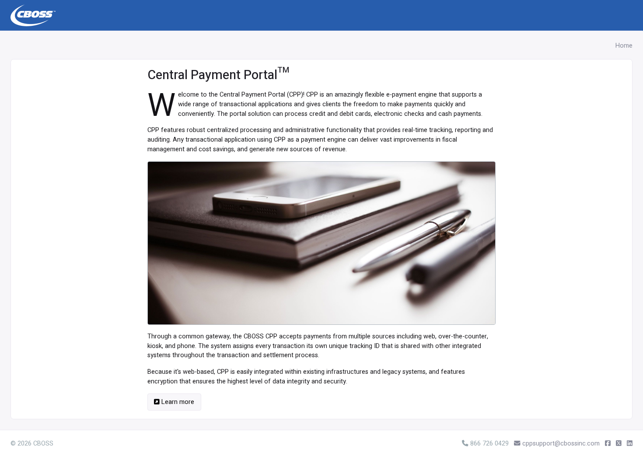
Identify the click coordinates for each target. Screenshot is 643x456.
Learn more (177, 402)
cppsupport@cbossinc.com (561, 443)
